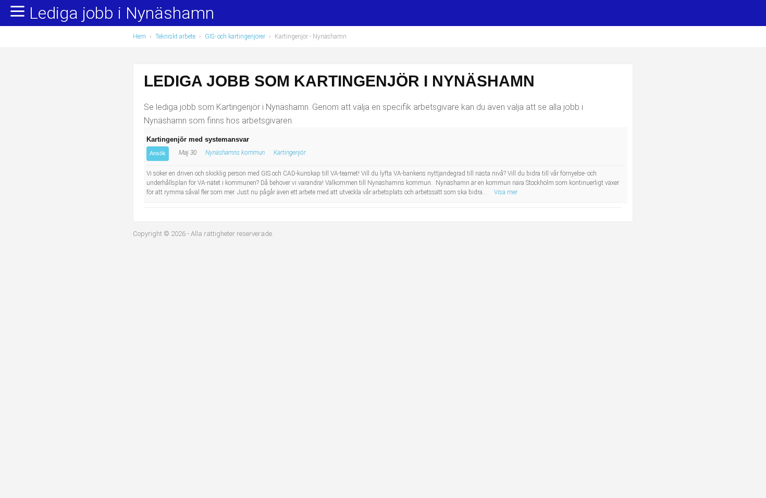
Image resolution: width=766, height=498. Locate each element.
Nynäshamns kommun (235, 152)
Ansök (158, 153)
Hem (139, 36)
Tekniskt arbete (175, 36)
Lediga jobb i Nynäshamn (121, 13)
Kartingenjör (290, 152)
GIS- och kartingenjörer (235, 36)
